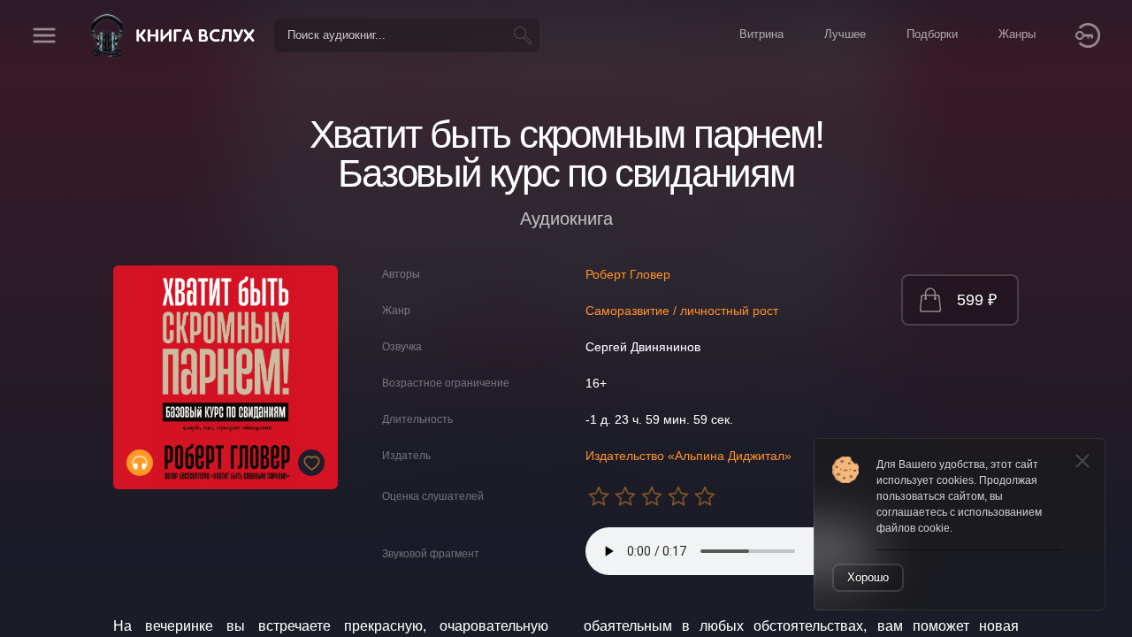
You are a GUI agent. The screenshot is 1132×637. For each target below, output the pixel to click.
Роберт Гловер (627, 274)
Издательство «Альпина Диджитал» (688, 456)
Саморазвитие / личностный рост (681, 310)
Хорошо (868, 577)
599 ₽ (977, 300)
